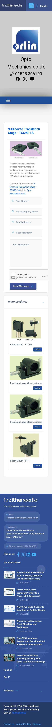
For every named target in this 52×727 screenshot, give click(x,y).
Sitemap (37, 724)
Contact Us (9, 724)
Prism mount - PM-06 (21, 344)
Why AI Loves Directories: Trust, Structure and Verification (29, 624)
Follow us (9, 690)
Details (37, 349)
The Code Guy (19, 712)
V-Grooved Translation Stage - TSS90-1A (23, 187)
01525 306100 (28, 73)
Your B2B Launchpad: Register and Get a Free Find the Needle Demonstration (31, 641)
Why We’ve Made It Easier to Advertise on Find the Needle (31, 608)
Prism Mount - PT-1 (20, 461)
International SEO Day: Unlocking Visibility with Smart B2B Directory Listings (31, 658)
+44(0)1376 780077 (26, 546)
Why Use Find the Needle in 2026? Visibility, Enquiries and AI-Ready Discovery (30, 575)
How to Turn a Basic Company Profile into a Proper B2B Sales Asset (28, 592)
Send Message (21, 286)
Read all (8, 670)
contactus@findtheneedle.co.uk (22, 518)
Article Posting (23, 724)
